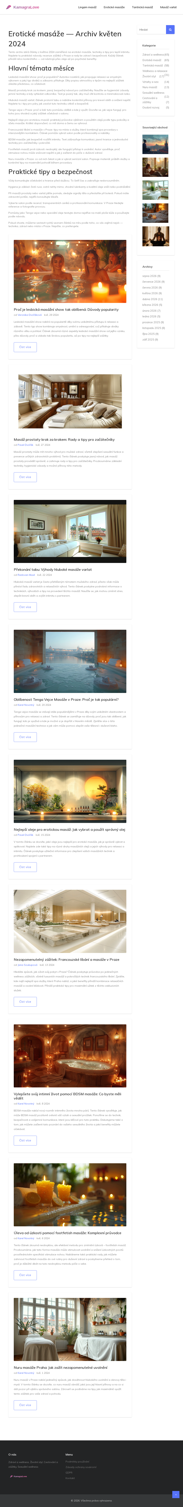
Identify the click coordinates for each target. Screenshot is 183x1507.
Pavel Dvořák (25, 444)
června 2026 (152, 287)
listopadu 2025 (153, 328)
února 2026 (151, 310)
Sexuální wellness (155, 93)
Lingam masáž (87, 7)
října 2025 (150, 334)
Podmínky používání (77, 1461)
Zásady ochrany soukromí (81, 1467)
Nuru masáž (155, 87)
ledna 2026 (151, 316)
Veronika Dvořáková (30, 314)
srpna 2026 (151, 276)
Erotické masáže (114, 7)
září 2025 (150, 339)
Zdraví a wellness (155, 54)
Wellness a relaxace (155, 71)
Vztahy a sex (155, 82)
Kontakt (70, 1478)
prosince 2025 (153, 322)
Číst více (25, 347)
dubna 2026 (152, 299)
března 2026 (152, 304)
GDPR (69, 1472)
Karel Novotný (26, 704)
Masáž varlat (168, 7)
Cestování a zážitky (155, 100)
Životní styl (153, 76)
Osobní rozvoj (155, 107)
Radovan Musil (26, 574)
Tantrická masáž (142, 7)
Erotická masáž (155, 60)
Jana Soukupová (27, 964)
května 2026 (152, 293)
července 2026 (153, 281)
